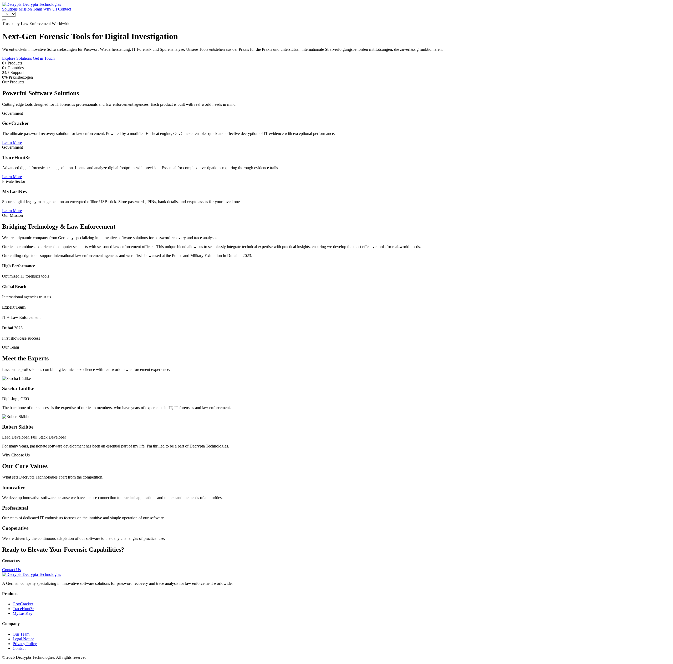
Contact (64, 9)
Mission (25, 9)
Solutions (10, 9)
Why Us (50, 9)
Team (37, 9)
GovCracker (23, 604)
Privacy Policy (25, 643)
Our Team (21, 634)
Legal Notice (23, 639)
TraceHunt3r (23, 608)
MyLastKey (23, 613)
